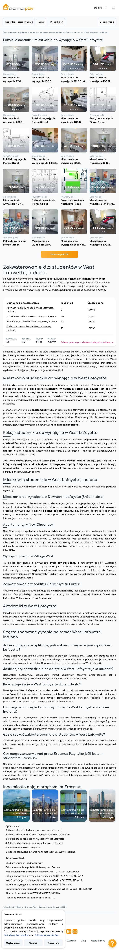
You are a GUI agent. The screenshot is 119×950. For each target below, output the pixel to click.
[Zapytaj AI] (112, 943)
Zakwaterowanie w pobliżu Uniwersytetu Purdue (33, 867)
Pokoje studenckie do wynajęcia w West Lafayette (36, 838)
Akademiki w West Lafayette (24, 847)
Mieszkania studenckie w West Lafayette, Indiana (35, 843)
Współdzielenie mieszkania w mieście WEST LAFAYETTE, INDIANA (42, 871)
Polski (98, 8)
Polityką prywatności (46, 935)
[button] (16, 58)
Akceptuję (53, 942)
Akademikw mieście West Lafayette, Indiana (32, 316)
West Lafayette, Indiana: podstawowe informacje (35, 830)
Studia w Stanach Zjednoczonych (24, 863)
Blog (83, 940)
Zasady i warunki (66, 940)
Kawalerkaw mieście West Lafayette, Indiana (32, 321)
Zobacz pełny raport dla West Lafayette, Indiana (87, 342)
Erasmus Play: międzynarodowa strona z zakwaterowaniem (32, 32)
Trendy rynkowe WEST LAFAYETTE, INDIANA (30, 897)
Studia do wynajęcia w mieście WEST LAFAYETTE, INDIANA (39, 884)
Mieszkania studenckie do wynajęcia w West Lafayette (39, 834)
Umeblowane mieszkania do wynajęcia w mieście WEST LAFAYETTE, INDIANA (49, 889)
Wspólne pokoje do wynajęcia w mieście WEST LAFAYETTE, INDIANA (44, 880)
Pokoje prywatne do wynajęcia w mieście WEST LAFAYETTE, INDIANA (44, 876)
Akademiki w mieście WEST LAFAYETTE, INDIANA (33, 893)
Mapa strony (98, 940)
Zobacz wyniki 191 (59, 254)
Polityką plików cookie (16, 935)
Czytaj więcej (13, 942)
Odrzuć (33, 942)
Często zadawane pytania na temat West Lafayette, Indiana (41, 851)
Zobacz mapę (107, 21)
